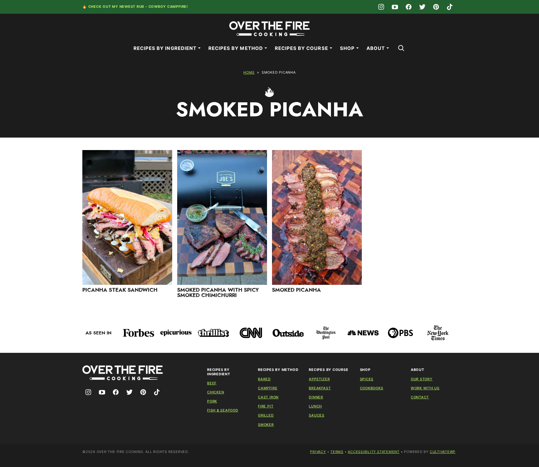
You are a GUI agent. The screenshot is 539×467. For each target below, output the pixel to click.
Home (249, 72)
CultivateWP (442, 452)
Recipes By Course (301, 48)
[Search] (401, 48)
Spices (367, 379)
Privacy (318, 452)
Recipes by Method (235, 48)
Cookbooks (371, 388)
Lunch (315, 406)
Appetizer (319, 379)
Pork (212, 401)
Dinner (316, 397)
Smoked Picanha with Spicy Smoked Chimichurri (218, 292)
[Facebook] (408, 7)
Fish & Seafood (222, 410)
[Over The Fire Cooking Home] (269, 28)
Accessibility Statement (374, 452)
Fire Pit (265, 406)
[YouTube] (395, 7)
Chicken (215, 392)
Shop (347, 48)
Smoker (266, 424)
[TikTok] (450, 7)
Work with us (425, 388)
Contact (420, 397)
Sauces (316, 415)
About (376, 48)
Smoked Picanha (296, 290)
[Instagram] (381, 7)
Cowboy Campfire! (168, 6)
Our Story (422, 379)
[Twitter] (422, 7)
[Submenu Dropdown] (199, 48)
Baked (264, 379)
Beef (211, 383)
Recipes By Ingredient (165, 48)
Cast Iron (268, 397)
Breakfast (320, 388)
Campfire (267, 388)
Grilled (266, 415)
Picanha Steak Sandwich (120, 290)
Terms (336, 452)
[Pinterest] (436, 7)
